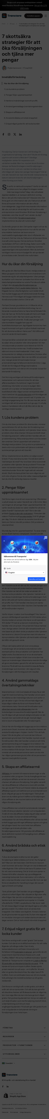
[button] (24, 572)
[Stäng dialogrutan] (45, 537)
